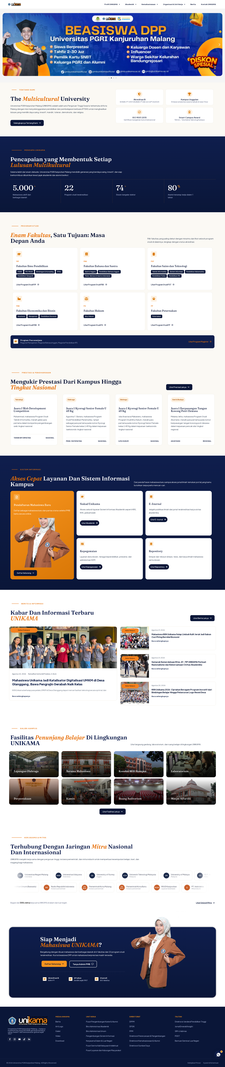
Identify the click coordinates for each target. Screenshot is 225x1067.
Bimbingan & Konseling (45, 272)
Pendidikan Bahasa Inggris (109, 272)
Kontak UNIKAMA (208, 4)
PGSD (20, 272)
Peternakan (156, 316)
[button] (5, 44)
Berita (193, 4)
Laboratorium (180, 771)
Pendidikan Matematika (195, 272)
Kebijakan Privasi (194, 1063)
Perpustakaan (22, 798)
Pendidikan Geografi (25, 276)
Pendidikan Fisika (158, 276)
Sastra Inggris (90, 272)
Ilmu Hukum (89, 316)
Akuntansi (21, 316)
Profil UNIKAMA (111, 4)
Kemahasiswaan (148, 4)
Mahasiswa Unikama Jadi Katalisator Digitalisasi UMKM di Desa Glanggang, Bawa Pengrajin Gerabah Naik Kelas (58, 682)
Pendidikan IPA (174, 276)
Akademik (129, 4)
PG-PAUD (29, 272)
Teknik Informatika (159, 272)
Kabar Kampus (24, 630)
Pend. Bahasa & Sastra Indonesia (97, 276)
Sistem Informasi (176, 272)
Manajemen (33, 316)
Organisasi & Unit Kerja (173, 4)
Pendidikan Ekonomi (48, 316)
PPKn (59, 272)
